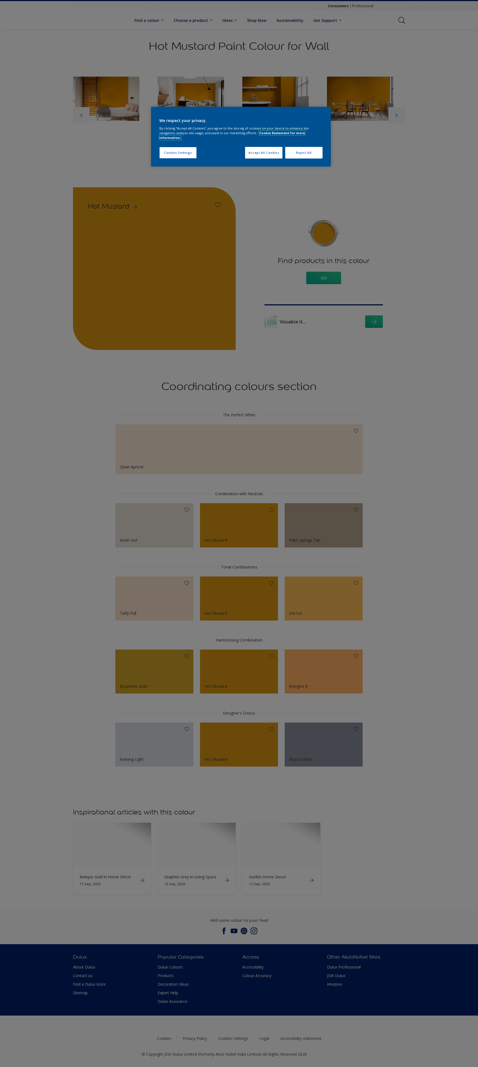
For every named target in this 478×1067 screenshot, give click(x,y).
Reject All (304, 152)
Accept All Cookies (263, 152)
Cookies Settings (178, 152)
